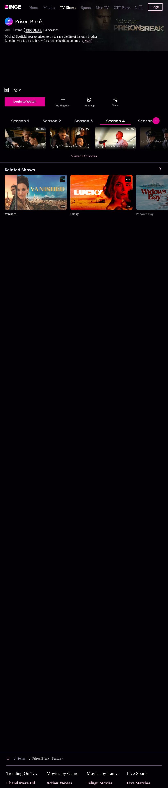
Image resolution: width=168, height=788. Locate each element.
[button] (27, 138)
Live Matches (138, 783)
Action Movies (59, 783)
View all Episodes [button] (84, 156)
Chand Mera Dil (20, 783)
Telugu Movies (99, 783)
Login (155, 7)
